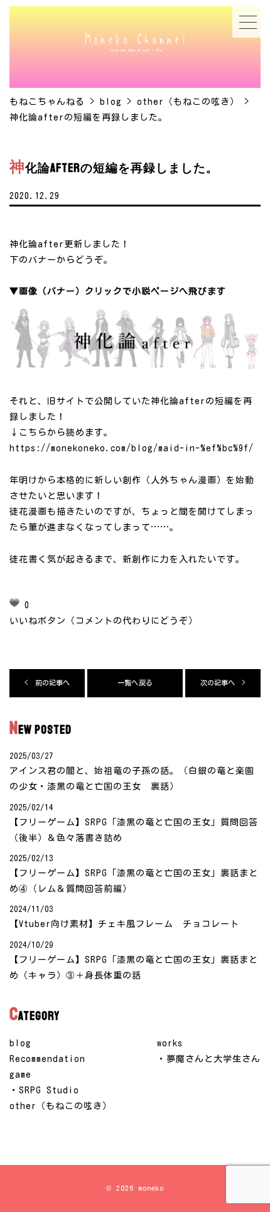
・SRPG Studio (44, 1090)
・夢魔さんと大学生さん (209, 1058)
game (20, 1074)
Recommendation (47, 1058)
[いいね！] (14, 603)
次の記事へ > (223, 682)
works (170, 1043)
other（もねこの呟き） (60, 1106)
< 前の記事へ (47, 682)
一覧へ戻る (135, 682)
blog (20, 1043)
